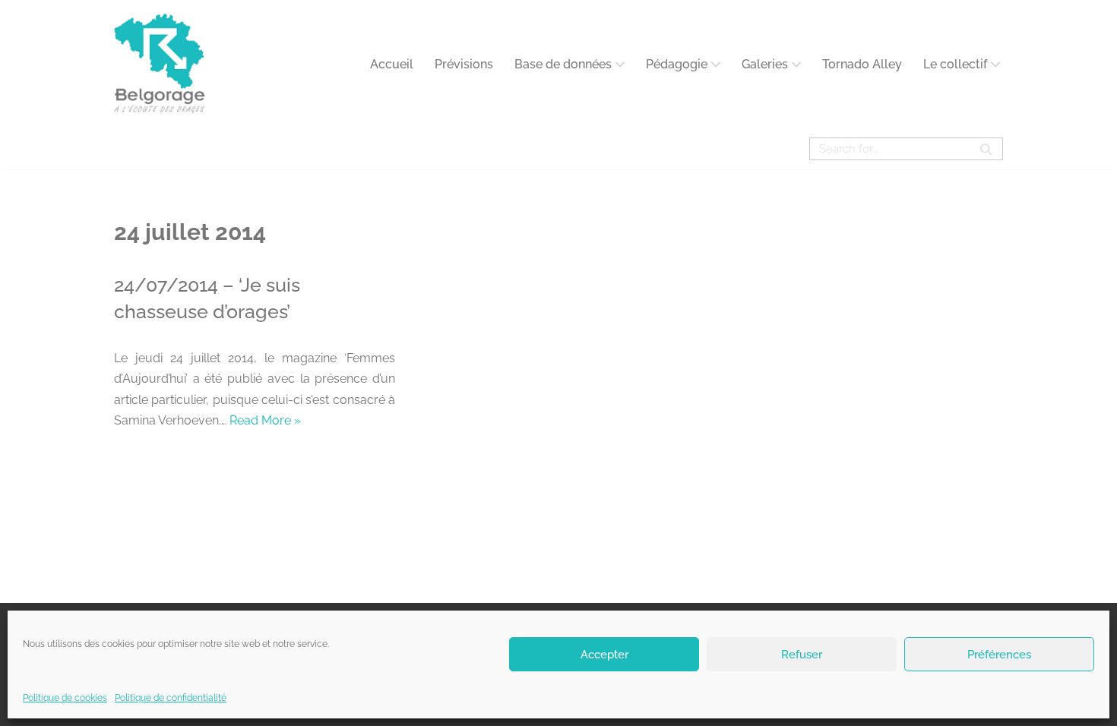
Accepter (604, 654)
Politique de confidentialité (170, 698)
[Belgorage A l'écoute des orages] (159, 64)
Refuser (801, 654)
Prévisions (464, 64)
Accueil (391, 64)
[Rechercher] (986, 148)
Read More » (265, 420)
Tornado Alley (862, 64)
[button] (620, 64)
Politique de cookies (65, 698)
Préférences (999, 654)
